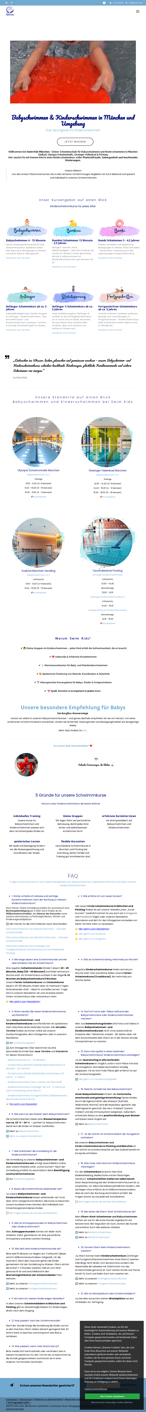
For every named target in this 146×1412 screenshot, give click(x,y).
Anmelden (117, 2)
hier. (85, 730)
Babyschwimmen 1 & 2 (38, 474)
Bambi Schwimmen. (99, 1237)
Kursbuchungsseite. (25, 1042)
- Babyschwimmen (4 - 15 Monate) (25, 1060)
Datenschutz (26, 1399)
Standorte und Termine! (18, 258)
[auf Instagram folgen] (6, 2)
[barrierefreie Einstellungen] (104, 2)
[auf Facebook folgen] (12, 2)
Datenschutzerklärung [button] (96, 1389)
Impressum (12, 1399)
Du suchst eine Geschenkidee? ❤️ (73, 745)
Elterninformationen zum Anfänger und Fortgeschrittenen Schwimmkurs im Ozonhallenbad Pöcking (35, 949)
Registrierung (135, 2)
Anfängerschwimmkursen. (43, 1283)
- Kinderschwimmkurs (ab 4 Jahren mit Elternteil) (34, 1082)
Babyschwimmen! (29, 1131)
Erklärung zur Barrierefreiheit (49, 1399)
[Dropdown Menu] (137, 11)
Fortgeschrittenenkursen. (43, 1288)
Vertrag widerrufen (18, 1402)
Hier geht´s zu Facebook (92, 933)
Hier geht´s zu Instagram (92, 938)
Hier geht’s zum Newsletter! (94, 929)
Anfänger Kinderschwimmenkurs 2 (108, 596)
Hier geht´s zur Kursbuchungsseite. (98, 1079)
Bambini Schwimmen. (100, 1232)
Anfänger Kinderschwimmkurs (107, 574)
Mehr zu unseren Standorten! (25, 1136)
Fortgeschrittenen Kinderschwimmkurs (107, 610)
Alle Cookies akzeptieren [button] (112, 1396)
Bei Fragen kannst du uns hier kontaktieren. (33, 1213)
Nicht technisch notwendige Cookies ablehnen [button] (112, 1402)
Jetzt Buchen (75, 141)
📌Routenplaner (38, 496)
